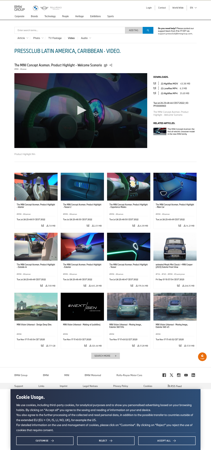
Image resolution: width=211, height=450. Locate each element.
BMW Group (20, 375)
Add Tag (133, 30)
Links (41, 386)
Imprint (63, 386)
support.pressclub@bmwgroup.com (175, 33)
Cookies (147, 386)
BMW (46, 375)
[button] (81, 110)
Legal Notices (90, 386)
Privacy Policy (120, 386)
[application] (80, 110)
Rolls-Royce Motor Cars (129, 375)
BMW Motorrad (93, 375)
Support (18, 386)
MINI (66, 375)
